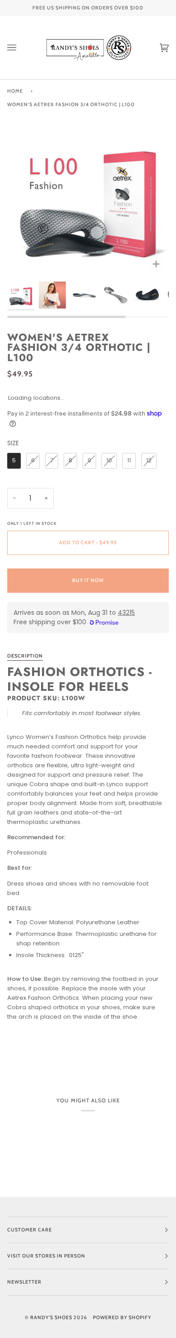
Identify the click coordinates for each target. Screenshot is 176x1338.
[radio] (14, 461)
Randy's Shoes (51, 1317)
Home (15, 91)
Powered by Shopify (122, 1317)
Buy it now (88, 580)
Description (25, 656)
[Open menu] (20, 47)
